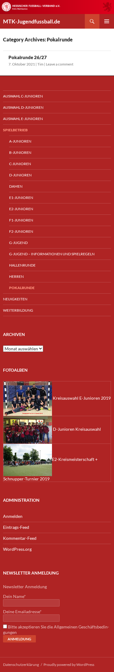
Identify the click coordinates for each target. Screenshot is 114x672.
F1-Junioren (21, 220)
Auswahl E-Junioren (23, 118)
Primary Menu (106, 21)
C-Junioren (20, 163)
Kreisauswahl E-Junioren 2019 (81, 398)
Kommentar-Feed (19, 538)
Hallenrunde (22, 265)
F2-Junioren (21, 231)
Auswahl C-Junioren (23, 96)
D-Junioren (20, 175)
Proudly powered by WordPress (68, 664)
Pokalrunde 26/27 (28, 57)
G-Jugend (18, 242)
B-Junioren (20, 152)
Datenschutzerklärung (21, 664)
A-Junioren (20, 141)
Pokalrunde (22, 287)
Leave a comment (59, 64)
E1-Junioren (21, 197)
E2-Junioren (21, 209)
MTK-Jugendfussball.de (31, 21)
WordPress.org (17, 549)
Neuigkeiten (15, 299)
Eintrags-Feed (16, 527)
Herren (16, 276)
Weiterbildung (18, 310)
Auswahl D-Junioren (23, 107)
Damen (15, 186)
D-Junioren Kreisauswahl (76, 429)
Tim (40, 64)
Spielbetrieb (15, 130)
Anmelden (12, 516)
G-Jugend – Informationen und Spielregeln (52, 254)
